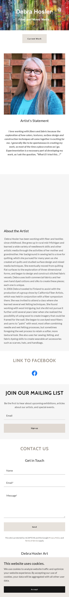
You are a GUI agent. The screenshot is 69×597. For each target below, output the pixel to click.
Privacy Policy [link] (54, 538)
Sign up (34, 428)
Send (34, 527)
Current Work (34, 39)
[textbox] (34, 416)
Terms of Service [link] (32, 540)
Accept (34, 589)
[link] (34, 374)
